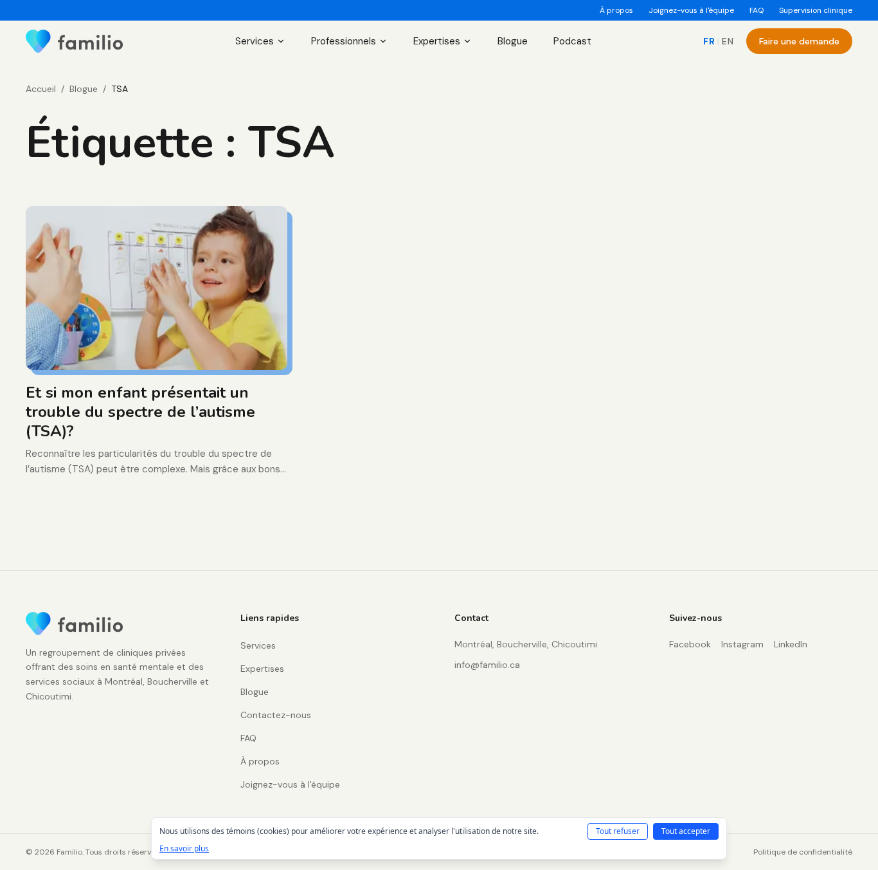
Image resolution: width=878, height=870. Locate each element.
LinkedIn (790, 644)
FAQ (756, 10)
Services (254, 41)
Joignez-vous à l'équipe (691, 10)
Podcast (572, 41)
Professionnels (343, 41)
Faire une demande (799, 41)
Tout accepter (685, 831)
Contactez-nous (275, 715)
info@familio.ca (487, 665)
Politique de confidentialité (802, 852)
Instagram (742, 644)
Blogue (512, 41)
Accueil (41, 89)
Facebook (690, 644)
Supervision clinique (815, 10)
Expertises (436, 41)
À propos (616, 10)
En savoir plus (184, 849)
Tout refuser (618, 831)
